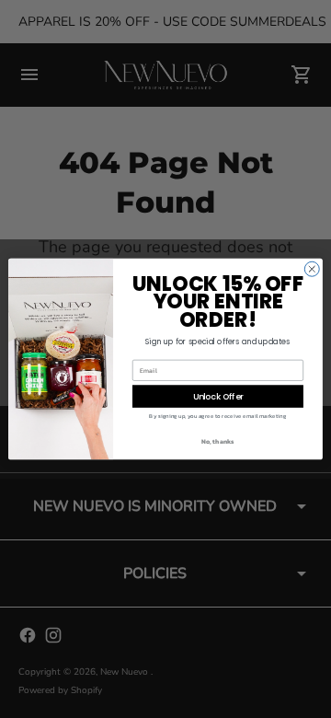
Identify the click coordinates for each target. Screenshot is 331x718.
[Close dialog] (311, 268)
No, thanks (217, 441)
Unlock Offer (218, 396)
